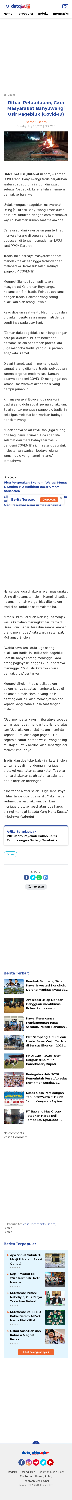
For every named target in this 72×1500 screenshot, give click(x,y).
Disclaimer (26, 1476)
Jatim (10, 854)
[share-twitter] (33, 877)
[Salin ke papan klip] (45, 877)
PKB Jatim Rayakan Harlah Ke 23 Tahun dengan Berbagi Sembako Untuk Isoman (32, 838)
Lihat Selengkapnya (35, 1352)
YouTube (53, 1467)
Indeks (43, 13)
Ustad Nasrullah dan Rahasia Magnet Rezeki (25, 1335)
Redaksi (12, 1471)
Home (8, 13)
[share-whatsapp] (39, 877)
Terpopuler (25, 13)
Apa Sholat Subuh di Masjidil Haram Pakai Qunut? (26, 1259)
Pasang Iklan (27, 1471)
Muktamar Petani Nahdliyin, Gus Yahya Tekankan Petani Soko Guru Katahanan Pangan (26, 1297)
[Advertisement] (36, 54)
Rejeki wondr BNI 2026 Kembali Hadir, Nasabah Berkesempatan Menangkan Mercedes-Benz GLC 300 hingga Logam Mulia (25, 1278)
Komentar (38, 886)
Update (50, 499)
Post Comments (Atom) (39, 1224)
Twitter (45, 1467)
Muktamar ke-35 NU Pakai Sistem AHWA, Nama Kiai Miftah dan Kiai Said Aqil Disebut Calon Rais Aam (25, 1316)
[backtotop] (36, 1444)
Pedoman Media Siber (51, 1471)
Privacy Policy (43, 1476)
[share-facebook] (26, 877)
